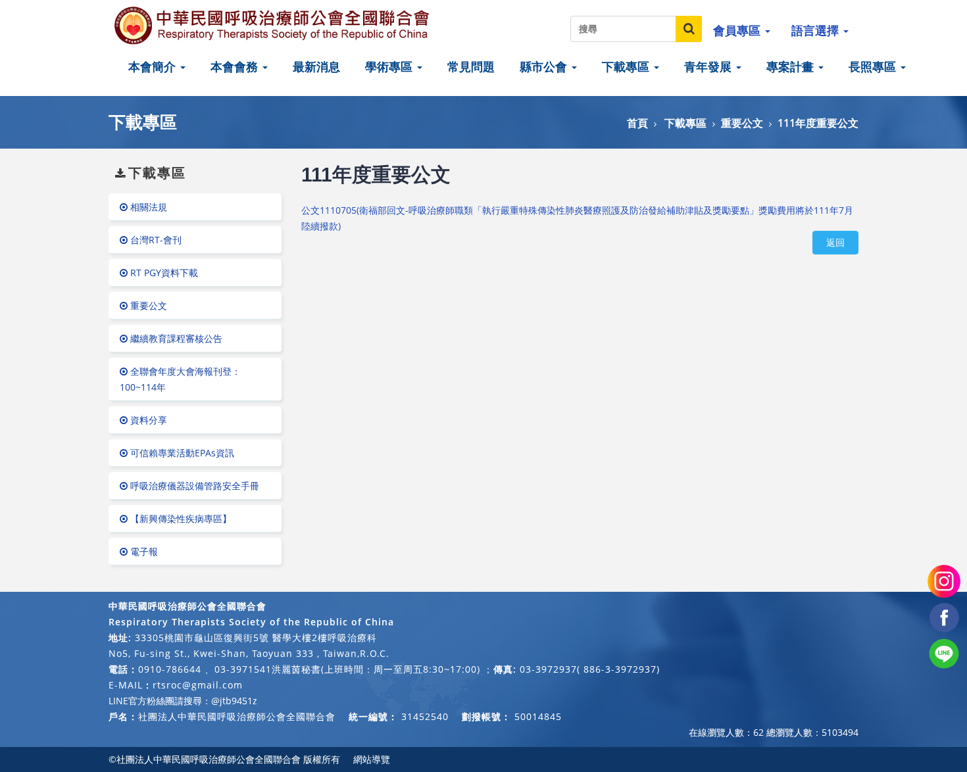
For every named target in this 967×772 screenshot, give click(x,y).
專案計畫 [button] (791, 66)
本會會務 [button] (236, 66)
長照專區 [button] (874, 66)
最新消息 (316, 66)
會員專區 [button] (738, 30)
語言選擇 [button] (816, 30)
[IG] (944, 580)
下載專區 (685, 123)
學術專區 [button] (390, 66)
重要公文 (742, 123)
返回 (835, 242)
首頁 (637, 123)
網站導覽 (371, 759)
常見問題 (471, 66)
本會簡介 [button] (153, 66)
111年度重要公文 (818, 123)
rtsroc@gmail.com (198, 685)
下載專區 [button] (627, 66)
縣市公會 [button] (545, 66)
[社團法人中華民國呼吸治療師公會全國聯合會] (273, 25)
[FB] (944, 616)
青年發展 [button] (709, 66)
